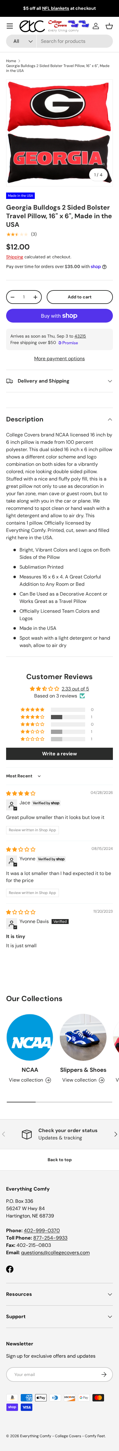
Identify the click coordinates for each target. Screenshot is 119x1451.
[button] (109, 26)
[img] (20, 793)
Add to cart (80, 297)
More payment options (59, 358)
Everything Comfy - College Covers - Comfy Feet (62, 1436)
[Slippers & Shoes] (83, 1037)
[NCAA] (29, 1037)
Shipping (14, 257)
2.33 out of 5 (75, 689)
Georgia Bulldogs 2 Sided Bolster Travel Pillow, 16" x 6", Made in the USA (58, 68)
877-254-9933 (50, 1238)
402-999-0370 (42, 1230)
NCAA (30, 1070)
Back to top (60, 1159)
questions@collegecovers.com (55, 1252)
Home (11, 60)
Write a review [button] (59, 753)
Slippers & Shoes (83, 1070)
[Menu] (9, 26)
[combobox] (59, 41)
